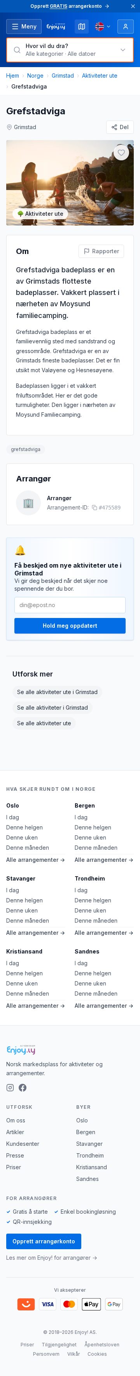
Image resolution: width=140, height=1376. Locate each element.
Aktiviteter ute (99, 75)
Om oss (15, 1120)
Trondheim (90, 878)
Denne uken (22, 837)
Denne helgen (24, 827)
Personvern (46, 1354)
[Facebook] (22, 1088)
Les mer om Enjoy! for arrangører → (51, 1257)
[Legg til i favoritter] (121, 152)
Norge (35, 75)
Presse (15, 1155)
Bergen (85, 805)
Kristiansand (24, 951)
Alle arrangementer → (35, 859)
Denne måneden (27, 847)
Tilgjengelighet (59, 1345)
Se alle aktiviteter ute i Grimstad (57, 692)
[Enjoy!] (70, 1049)
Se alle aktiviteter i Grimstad (52, 707)
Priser (13, 1167)
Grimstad (63, 75)
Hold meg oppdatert (70, 625)
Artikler (15, 1132)
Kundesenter (22, 1143)
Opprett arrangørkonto (43, 1241)
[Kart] (82, 27)
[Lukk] (133, 6)
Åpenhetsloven (101, 1345)
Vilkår (73, 1354)
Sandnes (87, 951)
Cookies (97, 1354)
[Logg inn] (125, 27)
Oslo (12, 805)
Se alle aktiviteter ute (44, 723)
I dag (12, 817)
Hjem (12, 75)
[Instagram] (10, 1088)
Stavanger (20, 878)
